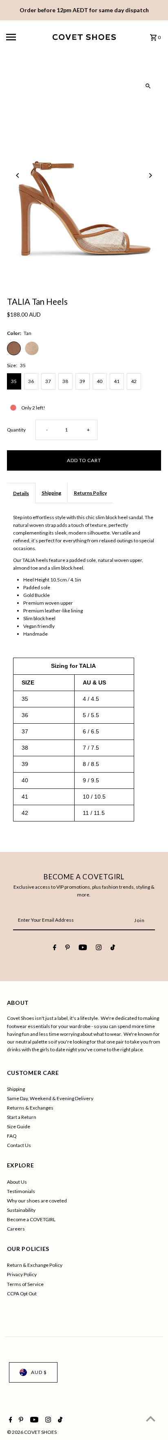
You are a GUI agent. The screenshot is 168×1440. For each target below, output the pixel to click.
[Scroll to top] (150, 1418)
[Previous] (18, 175)
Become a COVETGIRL (31, 1219)
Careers (16, 1229)
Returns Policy (90, 493)
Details (21, 493)
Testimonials (21, 1191)
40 (99, 381)
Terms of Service (25, 1284)
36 (31, 381)
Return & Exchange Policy (34, 1265)
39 (82, 381)
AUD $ (39, 1372)
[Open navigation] (26, 37)
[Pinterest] (67, 949)
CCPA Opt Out (22, 1293)
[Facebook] (54, 949)
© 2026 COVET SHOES (32, 1432)
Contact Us (19, 1145)
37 (48, 381)
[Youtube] (83, 949)
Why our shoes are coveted (37, 1201)
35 (14, 381)
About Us (17, 1182)
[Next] (150, 175)
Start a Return (21, 1117)
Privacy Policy (22, 1274)
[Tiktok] (113, 949)
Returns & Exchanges (30, 1108)
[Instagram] (99, 949)
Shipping (51, 493)
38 (65, 381)
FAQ (11, 1136)
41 (116, 381)
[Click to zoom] (148, 86)
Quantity (16, 430)
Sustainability (21, 1210)
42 (134, 381)
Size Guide (18, 1126)
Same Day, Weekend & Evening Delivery (50, 1098)
